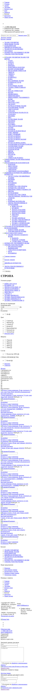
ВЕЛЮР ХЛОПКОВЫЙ (15, 69)
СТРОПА (15, 216)
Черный (10, 322)
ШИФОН (11, 152)
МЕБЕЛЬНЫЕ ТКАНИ (11, 44)
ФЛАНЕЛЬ (11, 129)
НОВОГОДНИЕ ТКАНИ (16, 230)
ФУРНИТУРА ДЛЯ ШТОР (16, 188)
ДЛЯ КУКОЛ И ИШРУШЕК (17, 250)
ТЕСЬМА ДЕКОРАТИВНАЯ (21, 219)
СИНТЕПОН (12, 169)
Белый (10, 326)
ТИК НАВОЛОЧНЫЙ (15, 126)
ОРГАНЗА (11, 122)
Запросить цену (17, 687)
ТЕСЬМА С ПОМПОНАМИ (21, 223)
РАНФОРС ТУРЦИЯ (18, 240)
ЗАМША (11, 75)
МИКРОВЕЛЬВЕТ (14, 96)
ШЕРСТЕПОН (12, 166)
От (1, 307)
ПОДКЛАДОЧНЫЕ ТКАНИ (17, 106)
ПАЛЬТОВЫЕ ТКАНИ (15, 119)
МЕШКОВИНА (13, 94)
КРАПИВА (11, 116)
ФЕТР (10, 251)
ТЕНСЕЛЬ (11, 111)
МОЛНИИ (11, 179)
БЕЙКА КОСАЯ (17, 206)
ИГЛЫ (10, 199)
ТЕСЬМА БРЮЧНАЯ (18, 218)
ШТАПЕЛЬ (11, 154)
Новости (7, 12)
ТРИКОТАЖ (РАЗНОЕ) (15, 158)
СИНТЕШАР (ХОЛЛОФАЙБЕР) (18, 171)
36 (20, 299)
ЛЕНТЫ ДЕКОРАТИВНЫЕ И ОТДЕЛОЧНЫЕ (17, 203)
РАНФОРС (15, 238)
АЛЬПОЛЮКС (13, 168)
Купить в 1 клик (6, 404)
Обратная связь (5, 629)
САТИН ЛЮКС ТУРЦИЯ (20, 241)
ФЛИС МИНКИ (13, 132)
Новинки (7, 568)
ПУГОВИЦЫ (12, 183)
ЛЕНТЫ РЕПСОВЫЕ (18, 213)
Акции (6, 5)
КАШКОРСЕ (12, 77)
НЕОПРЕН (11, 121)
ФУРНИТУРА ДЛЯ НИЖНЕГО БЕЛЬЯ (16, 52)
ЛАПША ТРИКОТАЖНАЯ (17, 87)
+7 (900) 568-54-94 (10, 27)
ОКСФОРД (11, 104)
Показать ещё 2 (9, 333)
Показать (7, 363)
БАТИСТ (11, 64)
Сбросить (7, 365)
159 (13, 285)
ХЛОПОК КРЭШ (13, 149)
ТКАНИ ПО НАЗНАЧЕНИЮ (13, 49)
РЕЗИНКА (11, 184)
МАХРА (10, 92)
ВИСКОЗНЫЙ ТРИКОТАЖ (17, 70)
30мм (9, 342)
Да (8, 314)
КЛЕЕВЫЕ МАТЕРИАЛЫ (16, 201)
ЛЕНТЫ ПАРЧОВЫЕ (19, 211)
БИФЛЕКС (11, 65)
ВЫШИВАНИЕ (13, 248)
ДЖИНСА (11, 74)
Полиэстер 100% (13, 354)
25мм (9, 340)
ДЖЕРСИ (11, 72)
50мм (9, 344)
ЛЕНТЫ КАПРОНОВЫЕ (20, 224)
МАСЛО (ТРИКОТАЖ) (15, 91)
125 (20, 287)
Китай (10, 360)
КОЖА (10, 79)
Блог (5, 10)
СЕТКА (10, 156)
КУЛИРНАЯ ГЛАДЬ (14, 82)
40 (16, 283)
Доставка (7, 7)
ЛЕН (9, 89)
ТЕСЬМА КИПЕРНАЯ (19, 221)
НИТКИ (10, 181)
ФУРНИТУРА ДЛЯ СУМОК (17, 194)
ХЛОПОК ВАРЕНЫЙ (15, 147)
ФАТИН (10, 127)
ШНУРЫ (11, 191)
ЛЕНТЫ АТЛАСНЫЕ (18, 209)
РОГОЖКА (11, 124)
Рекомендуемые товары (11, 573)
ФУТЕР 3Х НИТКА (14, 137)
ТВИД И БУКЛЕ (13, 109)
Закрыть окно (22, 35)
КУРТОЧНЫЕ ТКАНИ (15, 86)
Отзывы (6, 4)
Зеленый (10, 332)
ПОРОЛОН (11, 164)
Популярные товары (10, 570)
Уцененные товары (10, 575)
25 (23, 300)
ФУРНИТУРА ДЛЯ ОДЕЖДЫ (17, 186)
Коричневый (12, 328)
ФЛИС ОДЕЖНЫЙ (14, 134)
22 (19, 290)
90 (23, 297)
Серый (10, 320)
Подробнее (4, 402)
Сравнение (14, 404)
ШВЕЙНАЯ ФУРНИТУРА (12, 47)
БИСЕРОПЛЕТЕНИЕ (15, 246)
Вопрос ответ (8, 9)
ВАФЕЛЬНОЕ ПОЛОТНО (16, 67)
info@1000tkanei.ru (23, 605)
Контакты (7, 15)
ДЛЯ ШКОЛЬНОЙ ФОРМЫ (17, 231)
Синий (10, 324)
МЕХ (9, 117)
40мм (9, 345)
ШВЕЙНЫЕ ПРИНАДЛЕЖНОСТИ (19, 189)
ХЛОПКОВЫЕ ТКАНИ (15, 146)
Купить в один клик (21, 666)
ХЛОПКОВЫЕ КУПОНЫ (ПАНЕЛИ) (20, 144)
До (21, 307)
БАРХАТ (11, 62)
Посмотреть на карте (7, 616)
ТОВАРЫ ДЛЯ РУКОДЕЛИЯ (13, 54)
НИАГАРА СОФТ (13, 102)
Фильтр (3, 368)
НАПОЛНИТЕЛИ (10, 46)
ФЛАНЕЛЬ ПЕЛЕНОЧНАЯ (17, 131)
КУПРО (10, 84)
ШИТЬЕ (10, 151)
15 (12, 292)
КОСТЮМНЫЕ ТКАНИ (16, 80)
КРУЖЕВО (15, 208)
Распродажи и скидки (11, 571)
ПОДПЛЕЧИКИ (13, 193)
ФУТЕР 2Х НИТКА (14, 136)
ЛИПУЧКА (15, 214)
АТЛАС (10, 60)
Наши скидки (8, 17)
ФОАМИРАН (12, 253)
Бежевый (10, 330)
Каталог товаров (6, 37)
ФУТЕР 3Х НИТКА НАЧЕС (17, 142)
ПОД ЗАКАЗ (8, 51)
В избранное (5, 405)
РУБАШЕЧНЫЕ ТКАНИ (16, 107)
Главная (6, 2)
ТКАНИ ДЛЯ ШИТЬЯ (11, 42)
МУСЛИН (11, 101)
